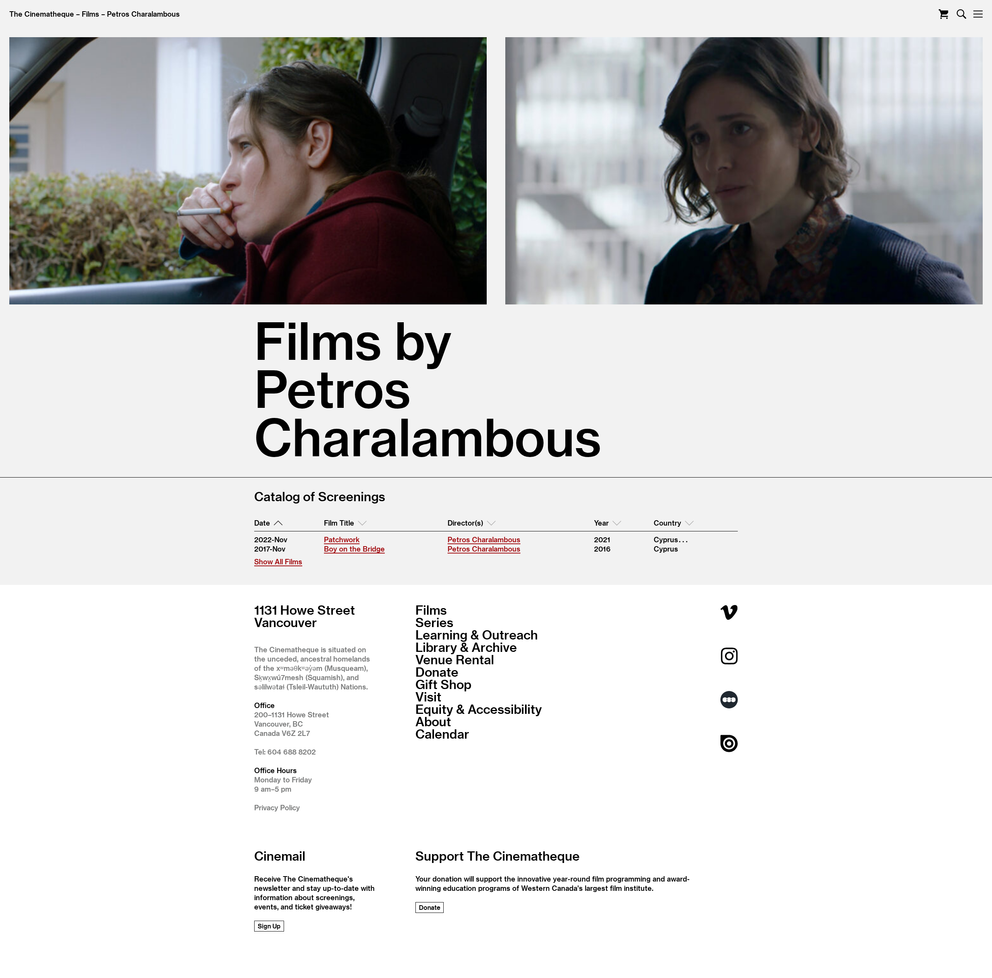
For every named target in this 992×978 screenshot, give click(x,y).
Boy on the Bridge (354, 549)
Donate (436, 671)
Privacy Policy (277, 807)
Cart (943, 14)
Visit (428, 696)
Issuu (729, 743)
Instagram (729, 656)
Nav (978, 14)
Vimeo (729, 612)
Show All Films (278, 561)
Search (961, 14)
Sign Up (269, 926)
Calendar (442, 733)
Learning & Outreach (476, 634)
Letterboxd (729, 699)
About (433, 721)
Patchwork (342, 539)
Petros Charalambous (143, 14)
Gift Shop (443, 684)
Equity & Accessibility (478, 708)
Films (90, 14)
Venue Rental (454, 659)
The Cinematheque (41, 14)
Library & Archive (466, 646)
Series (434, 622)
